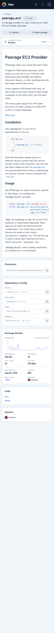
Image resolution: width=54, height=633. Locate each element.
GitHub (7, 401)
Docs (7, 397)
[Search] (43, 4)
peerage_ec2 (11, 18)
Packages (7, 14)
